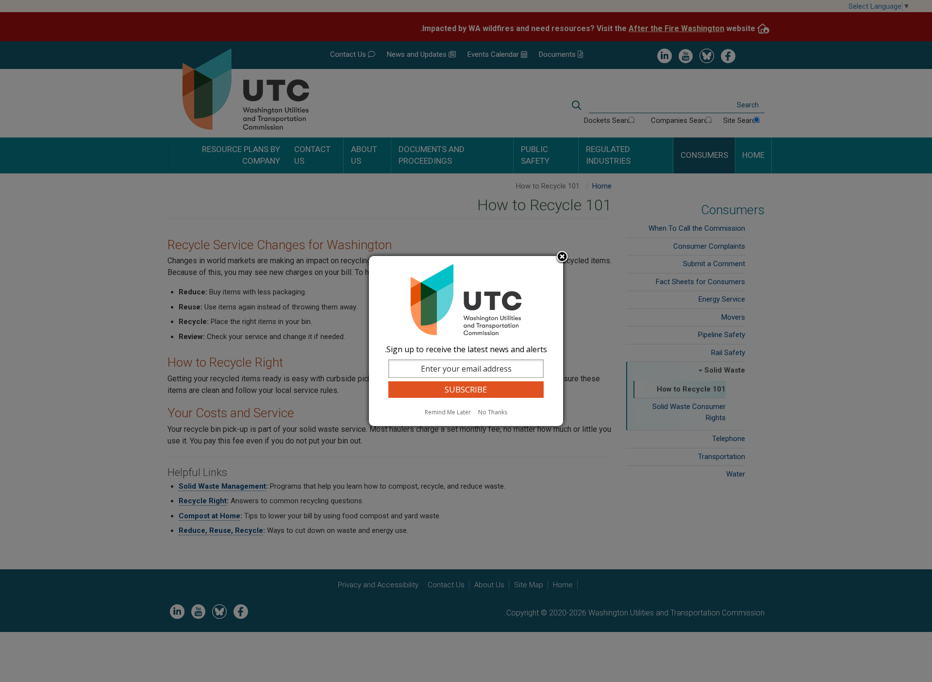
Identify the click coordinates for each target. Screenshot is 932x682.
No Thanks (492, 412)
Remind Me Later (448, 412)
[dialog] (466, 341)
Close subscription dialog (562, 257)
